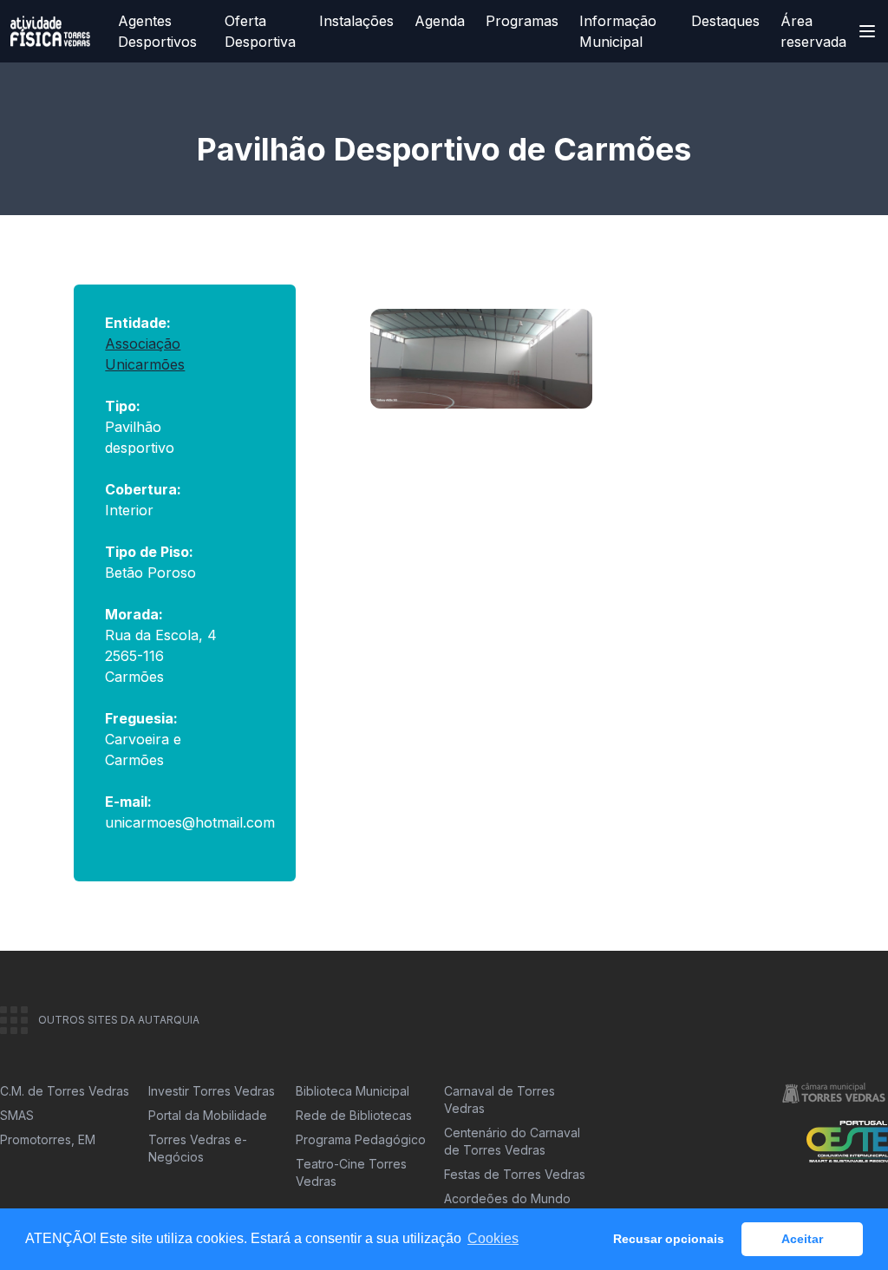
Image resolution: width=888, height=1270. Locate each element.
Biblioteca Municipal (352, 1090)
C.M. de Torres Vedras (64, 1090)
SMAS (17, 1115)
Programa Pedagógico (361, 1139)
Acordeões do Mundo (507, 1198)
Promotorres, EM (47, 1139)
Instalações (356, 20)
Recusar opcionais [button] (668, 1239)
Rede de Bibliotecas (354, 1115)
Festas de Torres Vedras (514, 1174)
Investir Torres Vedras (211, 1090)
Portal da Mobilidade (207, 1115)
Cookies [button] (493, 1238)
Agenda (440, 20)
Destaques (725, 20)
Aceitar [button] (802, 1239)
